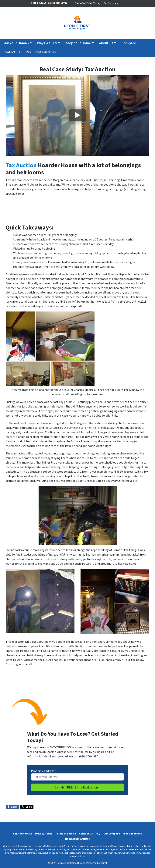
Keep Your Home (78, 43)
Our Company (111, 3)
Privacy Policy (43, 833)
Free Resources (132, 833)
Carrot (103, 863)
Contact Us (11, 52)
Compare (129, 43)
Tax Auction (21, 165)
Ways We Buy (47, 43)
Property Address (43, 771)
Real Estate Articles (41, 52)
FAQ (98, 833)
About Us (106, 43)
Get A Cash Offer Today (87, 3)
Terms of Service (65, 833)
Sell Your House (22, 833)
